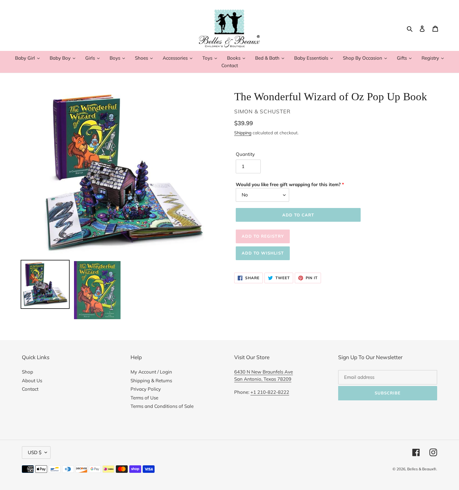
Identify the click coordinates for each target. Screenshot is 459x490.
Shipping (242, 132)
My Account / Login (151, 372)
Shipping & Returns (151, 381)
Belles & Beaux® (421, 469)
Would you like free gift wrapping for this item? (288, 184)
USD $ (35, 452)
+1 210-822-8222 (269, 392)
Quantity (245, 154)
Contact (30, 389)
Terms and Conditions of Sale (162, 406)
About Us (32, 381)
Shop (27, 372)
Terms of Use (144, 398)
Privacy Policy (146, 389)
